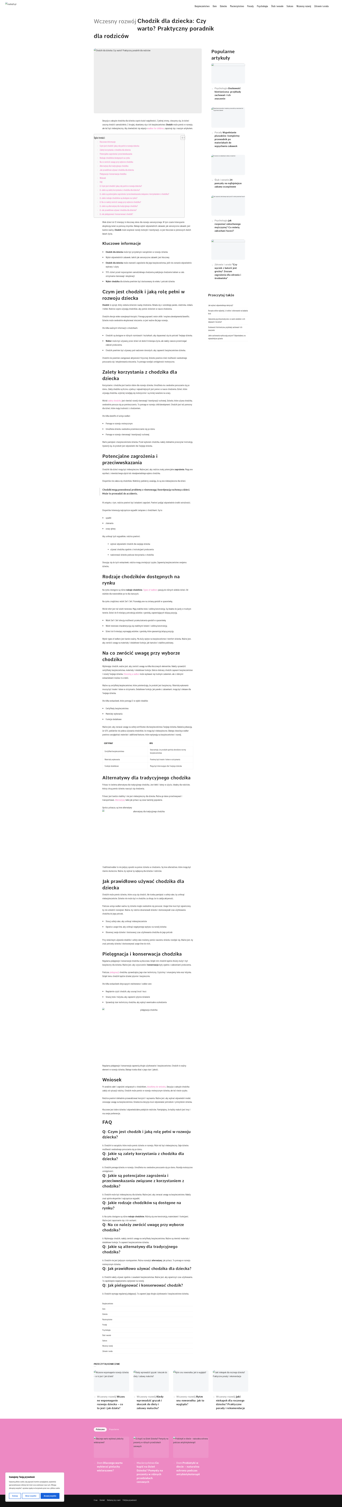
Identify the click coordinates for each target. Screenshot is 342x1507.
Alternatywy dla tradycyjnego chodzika (114, 166)
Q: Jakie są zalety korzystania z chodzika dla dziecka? (120, 190)
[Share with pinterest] (88, 64)
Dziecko (105, 1314)
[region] (34, 1487)
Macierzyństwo (107, 1319)
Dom (103, 1309)
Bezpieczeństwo (107, 1303)
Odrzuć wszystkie (30, 1496)
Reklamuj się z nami (114, 1500)
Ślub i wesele (106, 1335)
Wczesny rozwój (115, 21)
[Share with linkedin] (88, 84)
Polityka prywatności (130, 1500)
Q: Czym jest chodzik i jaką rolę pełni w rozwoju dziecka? (121, 186)
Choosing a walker (131, 673)
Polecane (100, 1429)
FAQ (101, 182)
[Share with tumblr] (88, 71)
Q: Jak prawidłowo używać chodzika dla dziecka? (118, 210)
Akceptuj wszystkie (50, 1496)
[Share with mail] (88, 98)
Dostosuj (15, 1496)
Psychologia (106, 1330)
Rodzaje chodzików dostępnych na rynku (115, 158)
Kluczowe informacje (108, 142)
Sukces (104, 1340)
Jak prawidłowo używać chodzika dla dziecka (117, 170)
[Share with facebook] (88, 51)
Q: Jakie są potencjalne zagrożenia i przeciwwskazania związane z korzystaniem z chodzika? (134, 194)
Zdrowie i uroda (107, 1351)
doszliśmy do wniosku (156, 1086)
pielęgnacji (114, 972)
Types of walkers (150, 589)
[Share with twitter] (88, 58)
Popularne (114, 1429)
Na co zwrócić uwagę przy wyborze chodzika (116, 162)
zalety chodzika (114, 400)
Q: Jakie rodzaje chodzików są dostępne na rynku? (118, 198)
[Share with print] (88, 104)
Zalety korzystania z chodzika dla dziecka (115, 150)
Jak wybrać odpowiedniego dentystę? (220, 305)
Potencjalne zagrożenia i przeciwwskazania (116, 154)
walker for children (156, 128)
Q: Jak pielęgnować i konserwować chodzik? (116, 214)
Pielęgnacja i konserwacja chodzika (113, 174)
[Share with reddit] (88, 78)
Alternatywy (120, 799)
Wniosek (103, 178)
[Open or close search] (335, 6)
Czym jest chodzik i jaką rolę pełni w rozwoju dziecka (119, 146)
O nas (96, 1500)
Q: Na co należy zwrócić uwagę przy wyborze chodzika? (120, 202)
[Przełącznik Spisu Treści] (181, 137)
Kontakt (102, 1500)
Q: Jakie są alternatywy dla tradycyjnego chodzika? (119, 206)
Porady (104, 1324)
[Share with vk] (88, 91)
